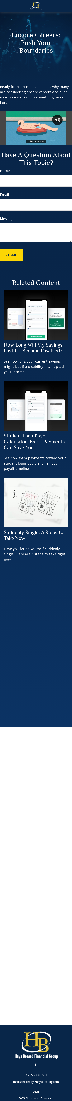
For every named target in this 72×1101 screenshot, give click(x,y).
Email (4, 194)
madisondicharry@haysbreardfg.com (36, 1082)
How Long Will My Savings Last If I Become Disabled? (33, 348)
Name (5, 170)
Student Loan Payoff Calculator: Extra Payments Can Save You (34, 441)
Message (7, 218)
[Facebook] (35, 1064)
